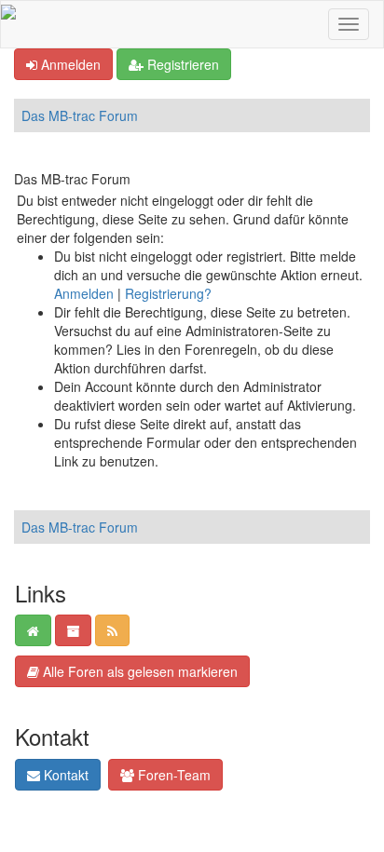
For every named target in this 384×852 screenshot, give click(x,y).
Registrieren (181, 64)
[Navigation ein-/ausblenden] (348, 24)
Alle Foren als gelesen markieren (138, 671)
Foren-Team (172, 774)
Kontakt (64, 774)
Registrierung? (168, 293)
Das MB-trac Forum (79, 115)
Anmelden (69, 64)
